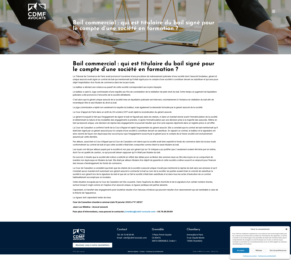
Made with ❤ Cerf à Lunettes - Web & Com (205, 251)
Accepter (241, 250)
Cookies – (143, 251)
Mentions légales (133, 251)
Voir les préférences (278, 250)
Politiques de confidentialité (154, 251)
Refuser (259, 250)
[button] (286, 229)
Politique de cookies (250, 256)
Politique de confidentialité (267, 256)
